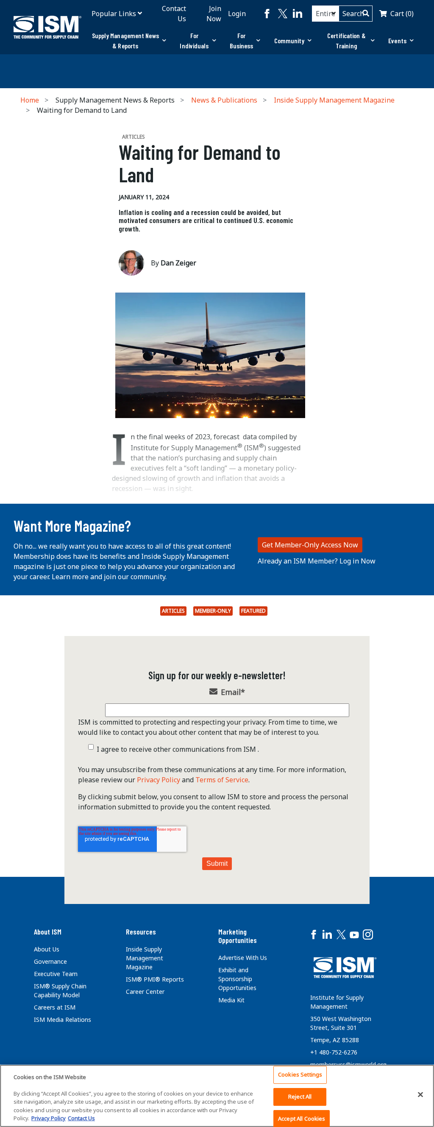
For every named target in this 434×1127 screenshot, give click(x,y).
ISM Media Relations (62, 1019)
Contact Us (174, 13)
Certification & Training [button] (346, 40)
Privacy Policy (158, 779)
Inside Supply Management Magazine (334, 100)
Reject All (300, 1096)
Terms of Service (221, 779)
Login (237, 13)
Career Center (145, 992)
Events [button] (397, 40)
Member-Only (213, 610)
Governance (50, 961)
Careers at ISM (54, 1007)
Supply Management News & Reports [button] (125, 40)
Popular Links (114, 13)
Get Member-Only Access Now (310, 545)
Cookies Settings (300, 1075)
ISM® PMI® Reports (155, 979)
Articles (173, 610)
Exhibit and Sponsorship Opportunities (237, 979)
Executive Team (56, 974)
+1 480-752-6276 (333, 1052)
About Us (46, 949)
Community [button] (289, 40)
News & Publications (224, 100)
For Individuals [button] (194, 40)
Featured (253, 610)
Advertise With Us (242, 958)
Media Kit (231, 1000)
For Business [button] (241, 40)
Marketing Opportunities (237, 936)
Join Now (213, 13)
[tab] (129, 40)
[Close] (420, 1094)
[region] (217, 1096)
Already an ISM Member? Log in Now (317, 561)
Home (29, 100)
